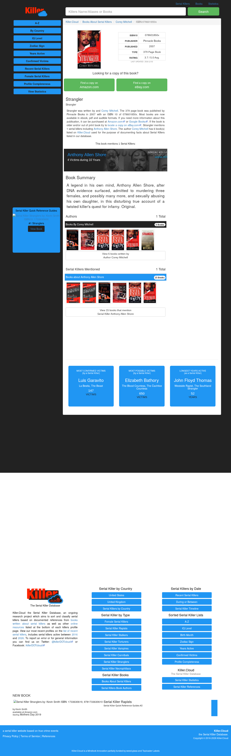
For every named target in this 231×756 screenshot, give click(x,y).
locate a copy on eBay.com (123, 125)
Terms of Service (30, 736)
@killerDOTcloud (61, 641)
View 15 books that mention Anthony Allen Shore (115, 312)
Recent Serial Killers (186, 595)
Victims (37, 61)
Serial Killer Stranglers (116, 662)
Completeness (37, 84)
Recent (37, 68)
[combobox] (126, 11)
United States (116, 595)
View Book (36, 229)
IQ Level (37, 38)
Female (37, 76)
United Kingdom (116, 602)
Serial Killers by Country (116, 608)
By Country (37, 30)
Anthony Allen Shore (105, 128)
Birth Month (186, 635)
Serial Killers (183, 3)
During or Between (186, 602)
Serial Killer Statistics (187, 680)
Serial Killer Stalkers (116, 635)
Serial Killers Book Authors (116, 688)
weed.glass (132, 750)
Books (198, 3)
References (48, 736)
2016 (75, 634)
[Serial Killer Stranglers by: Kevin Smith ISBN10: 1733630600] (36, 217)
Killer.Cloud (72, 22)
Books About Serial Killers (97, 22)
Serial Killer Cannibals (116, 655)
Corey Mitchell (124, 22)
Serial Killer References (186, 686)
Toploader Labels (151, 750)
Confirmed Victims (186, 655)
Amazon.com (89, 85)
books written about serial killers (45, 621)
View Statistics (37, 91)
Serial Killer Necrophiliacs (116, 668)
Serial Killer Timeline (187, 608)
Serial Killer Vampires (116, 648)
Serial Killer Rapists (116, 628)
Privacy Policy (10, 736)
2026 (21, 638)
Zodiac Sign (37, 46)
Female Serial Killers (116, 621)
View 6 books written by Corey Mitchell (115, 255)
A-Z (37, 23)
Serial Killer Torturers (116, 641)
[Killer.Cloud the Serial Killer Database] (36, 11)
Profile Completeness (187, 662)
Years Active (37, 53)
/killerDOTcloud (34, 645)
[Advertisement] (36, 150)
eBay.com (142, 85)
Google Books (137, 121)
